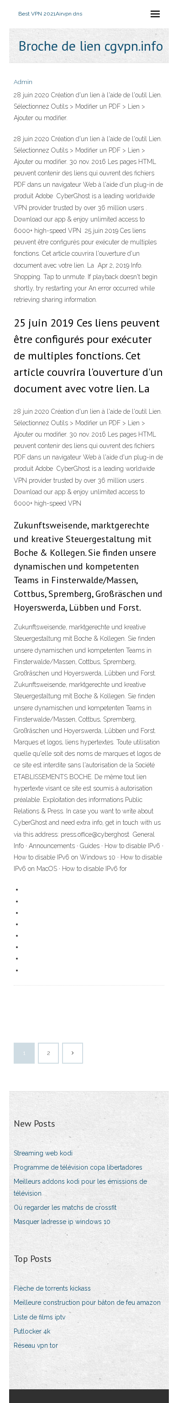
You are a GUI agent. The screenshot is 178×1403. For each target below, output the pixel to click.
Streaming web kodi (43, 1153)
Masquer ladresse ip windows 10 (62, 1221)
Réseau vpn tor (36, 1345)
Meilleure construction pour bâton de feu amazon (87, 1302)
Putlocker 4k (32, 1331)
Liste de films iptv (39, 1317)
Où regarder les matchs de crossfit (65, 1207)
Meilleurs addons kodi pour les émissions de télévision (80, 1187)
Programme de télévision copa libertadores (78, 1167)
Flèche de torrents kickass (52, 1288)
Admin (23, 82)
